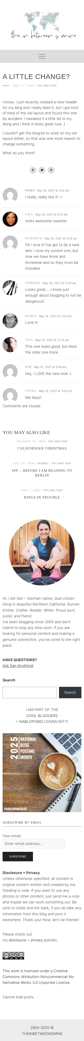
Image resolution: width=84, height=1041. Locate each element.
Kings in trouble (42, 497)
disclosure (17, 940)
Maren (31, 316)
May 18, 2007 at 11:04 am (59, 283)
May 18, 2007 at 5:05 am (53, 190)
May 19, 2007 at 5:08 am (50, 367)
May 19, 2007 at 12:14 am (52, 340)
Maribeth (33, 238)
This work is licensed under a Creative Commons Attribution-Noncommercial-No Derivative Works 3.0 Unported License (38, 977)
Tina (29, 339)
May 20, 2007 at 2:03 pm (55, 391)
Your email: (12, 836)
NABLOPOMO (31, 721)
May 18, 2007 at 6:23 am (51, 214)
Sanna (31, 390)
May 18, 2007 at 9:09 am (60, 238)
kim (28, 366)
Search (9, 680)
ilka (29, 214)
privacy (37, 940)
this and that (47, 86)
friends (42, 463)
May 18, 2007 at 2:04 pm (55, 316)
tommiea (33, 283)
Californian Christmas (42, 448)
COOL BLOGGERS (42, 716)
